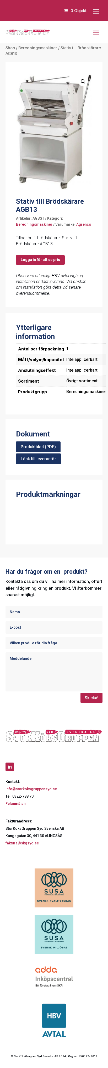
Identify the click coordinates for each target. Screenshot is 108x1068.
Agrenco (83, 224)
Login (40, 260)
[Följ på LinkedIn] (10, 767)
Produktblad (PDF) (38, 446)
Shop (10, 48)
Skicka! (91, 697)
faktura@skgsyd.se (22, 843)
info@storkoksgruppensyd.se (31, 789)
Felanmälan (16, 804)
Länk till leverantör (38, 458)
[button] (83, 81)
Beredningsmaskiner (37, 48)
